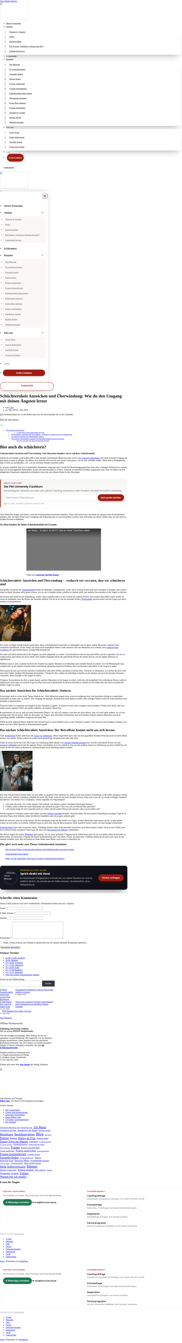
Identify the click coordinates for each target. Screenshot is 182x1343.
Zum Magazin (6, 1018)
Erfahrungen (11, 56)
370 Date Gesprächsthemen (17, 1119)
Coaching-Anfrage (116, 1197)
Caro (11, 407)
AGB (8, 1254)
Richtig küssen (15, 118)
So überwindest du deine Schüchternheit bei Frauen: (31, 432)
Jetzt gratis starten (111, 497)
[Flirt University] (91, 11)
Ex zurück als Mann (6, 1144)
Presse (8, 1246)
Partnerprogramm (112, 1224)
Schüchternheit (28, 590)
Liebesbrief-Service (17, 51)
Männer (32, 1166)
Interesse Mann (22, 1160)
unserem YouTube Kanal (47, 575)
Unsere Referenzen (16, 137)
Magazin (9, 1241)
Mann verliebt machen (32, 1163)
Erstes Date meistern (17, 103)
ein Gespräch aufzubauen (89, 458)
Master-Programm (13, 23)
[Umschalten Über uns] (43, 333)
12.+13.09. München (14, 965)
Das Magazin (14, 65)
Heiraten (38, 1158)
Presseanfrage (112, 1206)
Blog (40, 1134)
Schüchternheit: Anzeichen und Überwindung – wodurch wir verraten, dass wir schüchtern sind (41, 434)
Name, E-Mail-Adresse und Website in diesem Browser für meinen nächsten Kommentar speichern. (45, 943)
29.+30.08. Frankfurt (14, 963)
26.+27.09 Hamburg (14, 970)
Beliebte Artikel (45, 1131)
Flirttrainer (29, 834)
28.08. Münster (11, 960)
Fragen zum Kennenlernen (16, 1112)
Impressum (10, 1251)
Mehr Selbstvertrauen (12, 1166)
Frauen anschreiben (17, 108)
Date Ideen (48, 1135)
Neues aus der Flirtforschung (12, 979)
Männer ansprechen (8, 1170)
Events (9, 1239)
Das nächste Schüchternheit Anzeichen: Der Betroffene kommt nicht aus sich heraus (37, 439)
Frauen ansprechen (17, 84)
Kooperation (107, 1215)
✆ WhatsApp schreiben (17, 1202)
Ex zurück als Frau (45, 1142)
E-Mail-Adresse (7, 913)
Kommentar (6, 938)
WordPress (23, 1261)
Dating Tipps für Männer (14, 1141)
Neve (2, 1261)
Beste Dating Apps (13, 1117)
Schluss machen (26, 1169)
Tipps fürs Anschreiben (15, 1115)
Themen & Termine (17, 32)
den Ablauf (25, 1064)
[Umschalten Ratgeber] (43, 255)
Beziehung (6, 1134)
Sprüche (49, 1170)
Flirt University (5, 1148)
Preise (11, 37)
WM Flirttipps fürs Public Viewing (16, 1011)
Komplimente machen (40, 1161)
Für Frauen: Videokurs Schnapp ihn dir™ (26, 46)
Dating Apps (42, 1138)
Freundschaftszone (26, 1158)
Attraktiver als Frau (8, 1130)
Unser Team (14, 133)
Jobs (8, 1244)
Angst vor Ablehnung (43, 736)
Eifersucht (33, 1142)
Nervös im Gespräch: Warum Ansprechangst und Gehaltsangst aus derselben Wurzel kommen (34, 1004)
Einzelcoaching (15, 42)
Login (8, 152)
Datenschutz (11, 1257)
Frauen (15, 1147)
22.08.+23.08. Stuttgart (15, 958)
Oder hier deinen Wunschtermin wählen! (22, 975)
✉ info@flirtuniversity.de (44, 1202)
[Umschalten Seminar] (43, 213)
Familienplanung (21, 1144)
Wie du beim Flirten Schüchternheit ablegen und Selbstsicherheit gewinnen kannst (39, 849)
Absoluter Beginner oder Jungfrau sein (16, 1127)
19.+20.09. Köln (12, 967)
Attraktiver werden (17, 113)
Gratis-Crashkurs (15, 158)
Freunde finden (33, 1154)
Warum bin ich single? (13, 1176)
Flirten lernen (15, 79)
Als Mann (39, 1127)
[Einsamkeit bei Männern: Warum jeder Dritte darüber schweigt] (6, 995)
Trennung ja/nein (9, 1173)
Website (3, 918)
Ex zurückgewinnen (17, 69)
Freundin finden (16, 74)
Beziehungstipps (24, 1134)
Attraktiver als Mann (27, 1130)
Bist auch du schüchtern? (15, 430)
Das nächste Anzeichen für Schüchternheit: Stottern (27, 437)
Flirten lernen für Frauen (36, 1144)
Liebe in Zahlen (5, 1163)
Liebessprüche (17, 1163)
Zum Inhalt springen (8, 1)
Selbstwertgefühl (55, 813)
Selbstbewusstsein (16, 122)
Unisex (24, 1173)
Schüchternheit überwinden (20, 94)
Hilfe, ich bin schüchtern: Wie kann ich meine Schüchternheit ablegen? (35, 858)
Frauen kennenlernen (18, 89)
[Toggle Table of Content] (2, 426)
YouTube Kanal (15, 142)
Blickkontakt (87, 599)
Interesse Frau (6, 1160)
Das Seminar (10, 1122)
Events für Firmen (16, 147)
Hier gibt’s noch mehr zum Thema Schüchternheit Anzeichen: (33, 440)
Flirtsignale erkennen (18, 98)
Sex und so (40, 1170)
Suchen (48, 983)
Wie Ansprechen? (12, 1110)
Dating (4, 1138)
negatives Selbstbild (8, 745)
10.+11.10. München (14, 972)
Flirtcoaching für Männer (57, 830)
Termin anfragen (111, 877)
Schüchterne (10, 736)
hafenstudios (19, 1234)
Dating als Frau (26, 1138)
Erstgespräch (9, 167)
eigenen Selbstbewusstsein (75, 743)
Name (3, 908)
